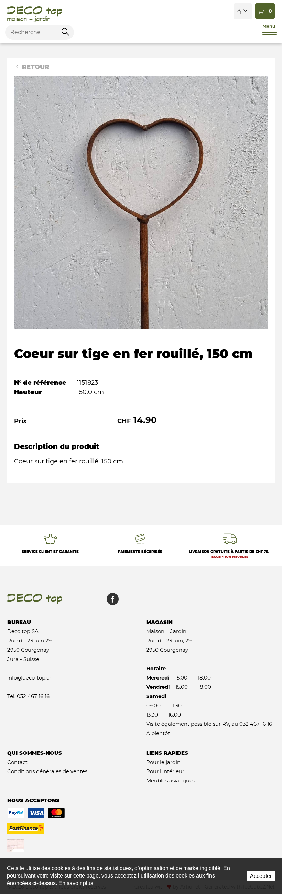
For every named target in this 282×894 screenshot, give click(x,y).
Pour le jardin (163, 762)
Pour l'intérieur (165, 771)
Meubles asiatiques (170, 780)
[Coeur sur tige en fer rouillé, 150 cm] (141, 202)
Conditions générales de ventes (47, 771)
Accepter (261, 876)
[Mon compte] (243, 11)
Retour (34, 67)
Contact (17, 762)
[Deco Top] (34, 11)
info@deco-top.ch (30, 677)
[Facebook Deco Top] (110, 602)
